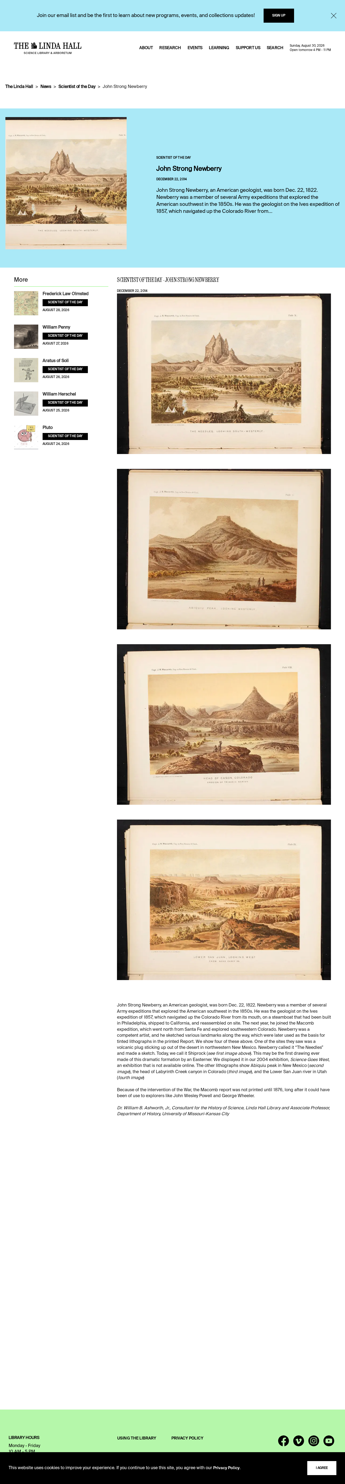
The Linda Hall (19, 87)
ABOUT (146, 48)
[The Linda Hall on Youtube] (328, 1443)
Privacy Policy (226, 1468)
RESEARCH (170, 48)
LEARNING (219, 48)
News (45, 87)
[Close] (333, 15)
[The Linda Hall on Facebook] (283, 1443)
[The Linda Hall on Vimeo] (298, 1443)
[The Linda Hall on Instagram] (313, 1443)
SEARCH (275, 48)
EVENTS (195, 48)
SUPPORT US (248, 48)
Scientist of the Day (76, 87)
